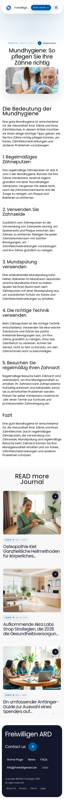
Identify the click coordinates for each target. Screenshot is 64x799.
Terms (33, 788)
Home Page (15, 759)
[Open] (56, 7)
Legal (43, 788)
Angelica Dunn (49, 43)
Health (12, 43)
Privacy (23, 788)
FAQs (43, 759)
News (31, 759)
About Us (11, 788)
